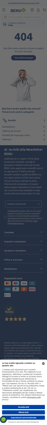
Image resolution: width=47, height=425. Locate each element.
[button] (3, 419)
